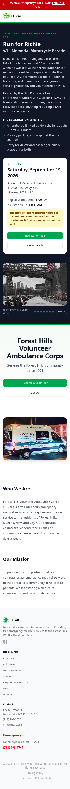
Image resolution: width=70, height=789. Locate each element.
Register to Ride (35, 235)
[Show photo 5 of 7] (47, 312)
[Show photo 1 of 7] (35, 312)
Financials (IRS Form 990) (35, 778)
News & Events (12, 670)
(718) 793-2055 (12, 719)
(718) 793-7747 (13, 748)
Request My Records (16, 682)
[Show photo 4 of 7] (44, 312)
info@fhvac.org (12, 724)
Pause (61, 311)
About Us (8, 658)
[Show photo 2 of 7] (38, 312)
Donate (35, 392)
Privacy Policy (35, 773)
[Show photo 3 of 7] (41, 312)
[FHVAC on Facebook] (5, 642)
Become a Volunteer (35, 383)
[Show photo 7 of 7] (53, 312)
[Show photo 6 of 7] (50, 312)
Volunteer (9, 664)
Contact (8, 676)
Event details (35, 245)
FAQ (5, 688)
